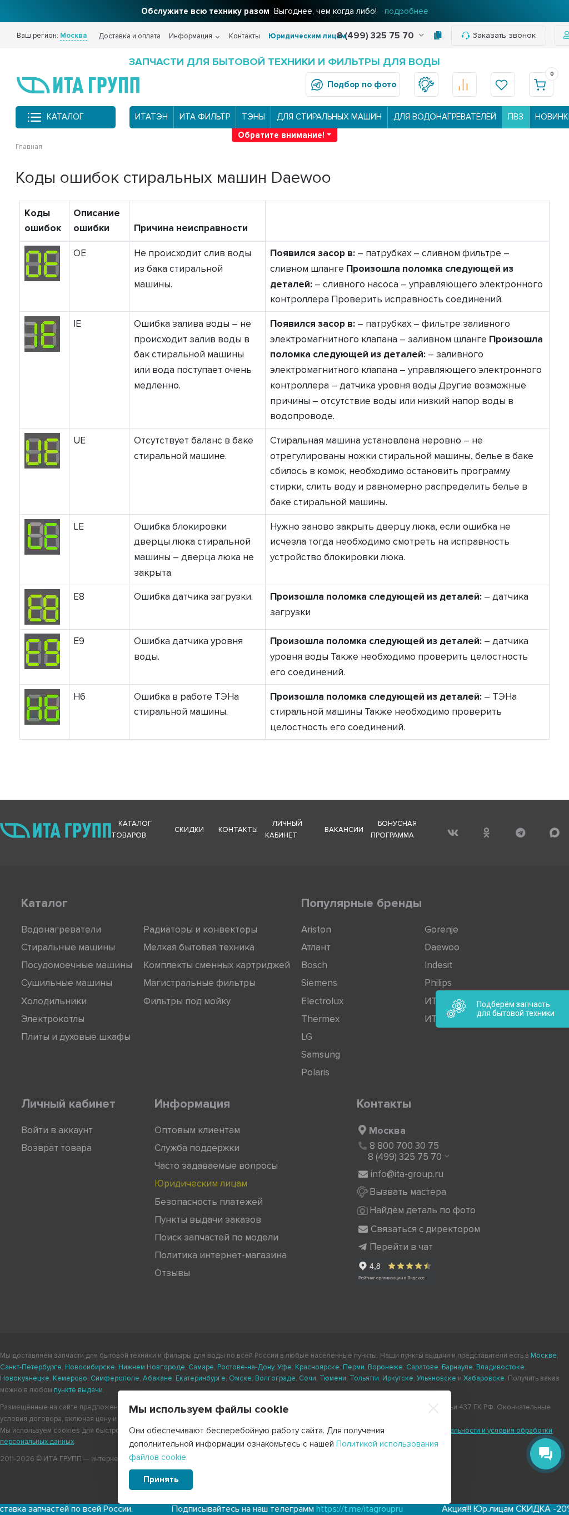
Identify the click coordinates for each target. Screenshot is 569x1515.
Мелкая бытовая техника (198, 947)
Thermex (320, 1019)
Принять (160, 1479)
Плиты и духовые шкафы (76, 1037)
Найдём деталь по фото (423, 1210)
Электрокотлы (52, 1019)
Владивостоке (500, 1367)
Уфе (284, 1367)
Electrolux (322, 1001)
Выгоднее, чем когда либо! (284, 11)
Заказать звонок (504, 35)
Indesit (438, 965)
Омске (240, 1378)
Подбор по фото (361, 84)
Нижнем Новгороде (151, 1367)
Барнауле (457, 1367)
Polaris (315, 1072)
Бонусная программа (394, 829)
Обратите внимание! (281, 135)
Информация (190, 36)
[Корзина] (541, 84)
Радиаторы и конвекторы (200, 929)
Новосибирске (90, 1367)
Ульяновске (436, 1378)
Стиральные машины (68, 947)
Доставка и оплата (129, 36)
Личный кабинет (283, 829)
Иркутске (397, 1378)
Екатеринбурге (201, 1378)
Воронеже (385, 1367)
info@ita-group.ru (407, 1174)
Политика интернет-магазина (220, 1255)
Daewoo (442, 947)
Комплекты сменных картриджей (216, 965)
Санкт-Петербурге (31, 1367)
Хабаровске (484, 1378)
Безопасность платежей (208, 1202)
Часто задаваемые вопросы (216, 1166)
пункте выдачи (78, 1390)
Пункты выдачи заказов (207, 1219)
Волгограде (275, 1378)
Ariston (316, 929)
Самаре (201, 1367)
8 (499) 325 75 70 (376, 35)
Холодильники (54, 1001)
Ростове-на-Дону (245, 1367)
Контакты (244, 36)
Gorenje (441, 929)
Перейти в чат (401, 1247)
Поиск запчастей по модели (216, 1237)
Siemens (319, 983)
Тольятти (364, 1378)
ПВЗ (515, 117)
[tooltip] (437, 35)
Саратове (422, 1367)
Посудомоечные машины (76, 965)
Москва (387, 1130)
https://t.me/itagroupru (320, 1508)
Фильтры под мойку (187, 1001)
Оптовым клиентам (197, 1130)
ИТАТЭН (151, 117)
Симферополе (115, 1378)
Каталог (65, 117)
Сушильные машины (66, 983)
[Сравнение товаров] (464, 84)
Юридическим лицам (307, 36)
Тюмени (333, 1378)
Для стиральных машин (329, 117)
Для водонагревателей (444, 117)
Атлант (316, 947)
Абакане (157, 1378)
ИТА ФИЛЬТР (204, 117)
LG (306, 1037)
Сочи (307, 1378)
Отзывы (172, 1273)
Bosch (314, 965)
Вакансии (344, 829)
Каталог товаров (131, 829)
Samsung (320, 1054)
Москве (544, 1355)
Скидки (189, 829)
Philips (438, 983)
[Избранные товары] (503, 84)
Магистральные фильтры (199, 983)
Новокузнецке (24, 1378)
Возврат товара (56, 1148)
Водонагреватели (61, 929)
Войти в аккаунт (57, 1130)
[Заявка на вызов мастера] (426, 84)
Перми (354, 1367)
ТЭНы (253, 117)
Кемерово (70, 1378)
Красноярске (317, 1367)
